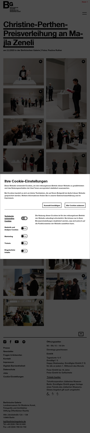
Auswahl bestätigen (52, 205)
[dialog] (45, 216)
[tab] (12, 218)
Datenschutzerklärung (66, 196)
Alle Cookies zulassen (75, 205)
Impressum (9, 198)
